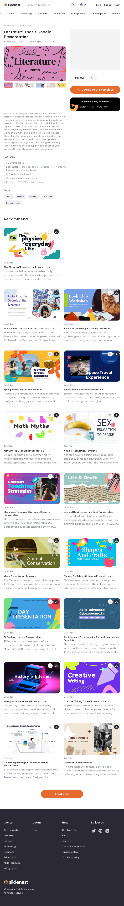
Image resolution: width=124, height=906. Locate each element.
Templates (10, 25)
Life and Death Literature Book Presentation (88, 512)
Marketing (26, 13)
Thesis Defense (13, 203)
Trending (9, 835)
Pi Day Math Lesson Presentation (22, 637)
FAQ (64, 835)
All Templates (12, 830)
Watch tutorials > (88, 107)
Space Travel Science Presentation (83, 389)
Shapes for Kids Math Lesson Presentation (87, 576)
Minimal (116, 13)
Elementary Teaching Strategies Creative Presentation (27, 513)
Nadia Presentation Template (80, 450)
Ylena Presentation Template (20, 576)
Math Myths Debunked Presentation (24, 450)
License (66, 841)
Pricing (107, 5)
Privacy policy (70, 851)
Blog (98, 5)
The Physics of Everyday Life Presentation (27, 267)
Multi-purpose (78, 13)
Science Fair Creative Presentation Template (29, 328)
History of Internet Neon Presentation (25, 701)
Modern (20, 197)
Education (59, 13)
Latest (11, 13)
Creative (33, 197)
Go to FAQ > (102, 107)
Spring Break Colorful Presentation (23, 389)
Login (117, 5)
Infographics (99, 13)
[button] (7, 63)
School (9, 197)
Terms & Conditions (73, 846)
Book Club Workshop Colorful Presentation (87, 328)
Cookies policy (70, 857)
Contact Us (69, 830)
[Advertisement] (35, 115)
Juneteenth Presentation (78, 762)
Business (42, 13)
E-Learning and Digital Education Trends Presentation (26, 764)
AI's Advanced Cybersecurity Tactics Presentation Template (91, 639)
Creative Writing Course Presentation (85, 701)
